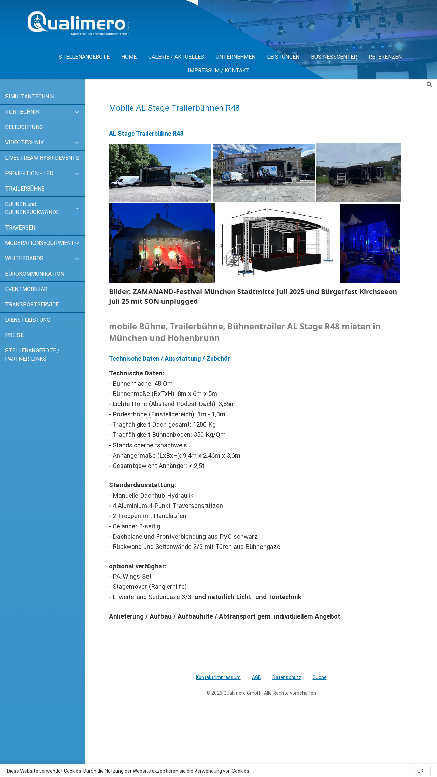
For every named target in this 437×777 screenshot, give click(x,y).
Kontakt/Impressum (218, 677)
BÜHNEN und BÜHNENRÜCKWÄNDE (32, 208)
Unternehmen (235, 57)
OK (420, 771)
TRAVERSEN (20, 227)
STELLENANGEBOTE (84, 57)
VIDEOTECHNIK (24, 142)
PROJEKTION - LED (29, 173)
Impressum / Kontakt (219, 70)
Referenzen (385, 57)
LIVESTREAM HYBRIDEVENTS (42, 158)
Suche (320, 677)
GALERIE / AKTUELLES (176, 57)
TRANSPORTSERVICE (32, 304)
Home (129, 57)
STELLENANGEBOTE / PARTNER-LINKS (32, 354)
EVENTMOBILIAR (26, 289)
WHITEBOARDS (24, 258)
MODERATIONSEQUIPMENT (36, 243)
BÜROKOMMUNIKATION (34, 273)
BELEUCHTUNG (24, 127)
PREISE (14, 335)
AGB (256, 677)
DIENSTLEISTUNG (27, 320)
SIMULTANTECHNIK (29, 96)
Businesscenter (334, 57)
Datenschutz (286, 677)
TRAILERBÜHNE (24, 188)
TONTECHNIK (22, 112)
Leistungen (283, 57)
